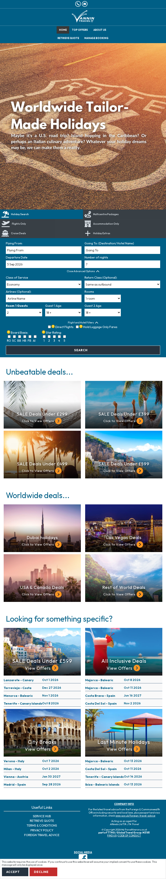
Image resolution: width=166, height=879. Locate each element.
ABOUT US (99, 29)
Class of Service (17, 277)
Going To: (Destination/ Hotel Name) (109, 243)
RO (9, 341)
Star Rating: (54, 333)
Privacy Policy (41, 830)
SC (14, 341)
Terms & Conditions (42, 825)
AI (34, 341)
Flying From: (14, 243)
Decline (41, 872)
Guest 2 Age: (93, 306)
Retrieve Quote (42, 821)
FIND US (111, 835)
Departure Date (16, 257)
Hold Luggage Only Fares (100, 327)
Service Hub (42, 816)
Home (63, 29)
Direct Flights (64, 327)
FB (29, 341)
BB (19, 341)
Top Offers (80, 29)
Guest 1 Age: (53, 306)
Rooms (89, 292)
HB (24, 341)
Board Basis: (19, 333)
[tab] (41, 214)
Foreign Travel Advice (41, 835)
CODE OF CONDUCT (129, 835)
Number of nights (96, 257)
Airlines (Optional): (18, 292)
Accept (13, 872)
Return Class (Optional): (101, 277)
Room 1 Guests (17, 306)
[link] (41, 233)
